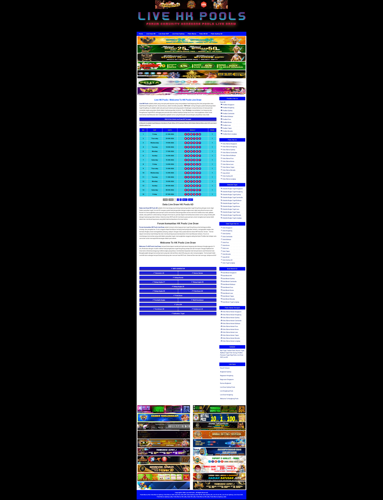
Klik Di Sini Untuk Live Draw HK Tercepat (178, 119)
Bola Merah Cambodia (229, 281)
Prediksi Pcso (226, 119)
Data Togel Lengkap (228, 263)
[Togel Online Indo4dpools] (163, 485)
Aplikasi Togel (224, 353)
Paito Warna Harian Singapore (231, 312)
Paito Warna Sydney (228, 149)
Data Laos (225, 248)
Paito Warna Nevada (228, 170)
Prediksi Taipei (227, 128)
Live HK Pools (144, 103)
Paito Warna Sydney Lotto (165, 497)
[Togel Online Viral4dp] (191, 91)
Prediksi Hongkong (228, 107)
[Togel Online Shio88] (219, 477)
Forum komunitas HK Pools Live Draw (151, 227)
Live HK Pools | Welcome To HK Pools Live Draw (177, 100)
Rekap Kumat (178, 277)
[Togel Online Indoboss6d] (219, 409)
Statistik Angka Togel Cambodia (232, 197)
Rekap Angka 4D (159, 291)
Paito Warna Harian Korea (230, 329)
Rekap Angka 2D (178, 286)
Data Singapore (227, 228)
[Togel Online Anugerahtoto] (219, 443)
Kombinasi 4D (159, 309)
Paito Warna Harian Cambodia (231, 320)
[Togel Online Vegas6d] (163, 435)
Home (141, 34)
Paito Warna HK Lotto (180, 497)
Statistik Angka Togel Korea (231, 206)
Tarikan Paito (231, 350)
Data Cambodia (227, 236)
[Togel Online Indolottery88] (219, 452)
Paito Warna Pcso (228, 158)
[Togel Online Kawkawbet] (163, 426)
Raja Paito (233, 355)
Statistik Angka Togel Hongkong (232, 191)
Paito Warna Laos (227, 164)
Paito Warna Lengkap (229, 179)
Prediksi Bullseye (227, 116)
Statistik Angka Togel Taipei (231, 212)
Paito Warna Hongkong (229, 146)
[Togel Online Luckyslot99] (219, 418)
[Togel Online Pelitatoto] (191, 83)
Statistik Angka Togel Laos (230, 209)
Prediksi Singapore (228, 104)
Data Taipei (226, 251)
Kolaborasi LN (198, 309)
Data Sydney (226, 233)
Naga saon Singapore (227, 379)
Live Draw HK (150, 34)
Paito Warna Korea (228, 161)
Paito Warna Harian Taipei (230, 335)
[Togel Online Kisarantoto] (191, 74)
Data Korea (226, 245)
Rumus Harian (198, 273)
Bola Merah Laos (227, 293)
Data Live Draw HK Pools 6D (148, 208)
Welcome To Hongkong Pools (229, 398)
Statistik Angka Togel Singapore (232, 188)
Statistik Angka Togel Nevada (231, 215)
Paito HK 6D (203, 34)
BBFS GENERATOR (179, 268)
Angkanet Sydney (225, 372)
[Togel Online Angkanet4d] (219, 460)
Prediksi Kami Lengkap (229, 134)
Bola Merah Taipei (228, 296)
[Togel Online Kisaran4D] (191, 66)
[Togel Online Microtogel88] (163, 409)
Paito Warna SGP (169, 494)
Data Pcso (225, 242)
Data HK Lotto (191, 497)
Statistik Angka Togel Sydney (231, 194)
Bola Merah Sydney (228, 278)
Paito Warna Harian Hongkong (231, 315)
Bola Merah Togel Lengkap (230, 302)
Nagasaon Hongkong (226, 375)
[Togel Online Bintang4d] (163, 452)
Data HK (177, 494)
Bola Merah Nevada (228, 299)
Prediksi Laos (226, 125)
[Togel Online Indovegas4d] (219, 485)
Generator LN (159, 273)
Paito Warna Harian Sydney (231, 317)
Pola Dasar (179, 295)
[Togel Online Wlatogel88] (163, 460)
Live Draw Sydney (178, 34)
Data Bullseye (226, 239)
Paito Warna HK (145, 494)
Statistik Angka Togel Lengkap (232, 218)
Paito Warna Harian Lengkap (231, 341)
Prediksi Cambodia (228, 113)
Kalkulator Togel (178, 313)
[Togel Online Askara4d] (163, 443)
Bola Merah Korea (228, 290)
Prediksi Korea (226, 122)
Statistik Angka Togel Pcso (230, 203)
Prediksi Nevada (227, 131)
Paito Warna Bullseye (229, 155)
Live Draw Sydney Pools (227, 387)
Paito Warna (192, 34)
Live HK (225, 357)
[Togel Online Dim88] (191, 49)
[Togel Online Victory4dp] (163, 418)
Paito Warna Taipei (228, 167)
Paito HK (222, 102)
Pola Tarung (233, 353)
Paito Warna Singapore (229, 144)
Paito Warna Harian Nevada (231, 338)
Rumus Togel (240, 350)
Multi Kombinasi (198, 300)
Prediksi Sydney (227, 110)
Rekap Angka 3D (198, 282)
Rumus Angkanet (225, 383)
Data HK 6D (226, 257)
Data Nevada (226, 254)
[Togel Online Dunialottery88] (219, 435)
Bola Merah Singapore (229, 272)
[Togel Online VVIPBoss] (191, 40)
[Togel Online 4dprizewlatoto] (163, 468)
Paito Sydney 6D (216, 34)
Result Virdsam (225, 368)
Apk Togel (223, 350)
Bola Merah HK (227, 275)
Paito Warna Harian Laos (230, 332)
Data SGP (183, 494)
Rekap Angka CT (159, 282)
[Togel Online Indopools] (219, 468)
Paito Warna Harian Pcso (230, 326)
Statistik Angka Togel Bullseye (231, 200)
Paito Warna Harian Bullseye (231, 323)
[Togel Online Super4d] (191, 57)
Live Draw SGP (164, 34)
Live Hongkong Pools (226, 391)
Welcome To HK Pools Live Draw (150, 246)
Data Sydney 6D (227, 260)
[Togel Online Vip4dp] (219, 426)
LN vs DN (179, 304)
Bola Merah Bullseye (228, 284)
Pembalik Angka (159, 300)
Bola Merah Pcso (227, 287)
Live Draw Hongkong (226, 395)
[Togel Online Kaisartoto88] (163, 477)
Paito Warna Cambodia (229, 152)
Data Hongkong (227, 230)
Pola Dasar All (198, 291)
